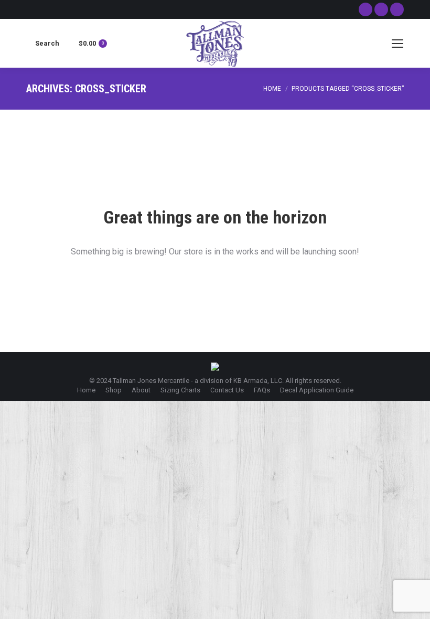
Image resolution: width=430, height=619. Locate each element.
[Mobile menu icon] (397, 43)
